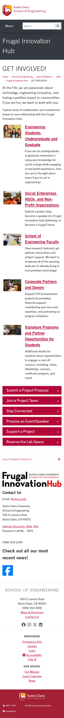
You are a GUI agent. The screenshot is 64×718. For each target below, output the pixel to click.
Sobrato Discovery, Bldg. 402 (20, 526)
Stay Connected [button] (19, 411)
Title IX (32, 659)
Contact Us (32, 616)
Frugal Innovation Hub (17, 80)
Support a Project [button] (20, 431)
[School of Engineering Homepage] (28, 14)
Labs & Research (44, 76)
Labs (58, 76)
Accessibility (34, 655)
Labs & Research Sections (16, 459)
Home (5, 76)
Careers (32, 646)
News (32, 680)
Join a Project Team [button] (22, 400)
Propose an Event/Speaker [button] (27, 421)
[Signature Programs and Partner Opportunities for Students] (12, 329)
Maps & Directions (32, 612)
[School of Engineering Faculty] (12, 239)
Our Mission (32, 671)
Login (32, 650)
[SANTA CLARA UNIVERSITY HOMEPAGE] (32, 696)
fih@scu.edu (18, 499)
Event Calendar (32, 676)
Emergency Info (32, 641)
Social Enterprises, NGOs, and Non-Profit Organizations (42, 199)
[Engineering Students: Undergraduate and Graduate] (12, 131)
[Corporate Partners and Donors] (12, 285)
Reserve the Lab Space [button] (25, 441)
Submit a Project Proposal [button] (27, 390)
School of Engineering (22, 76)
